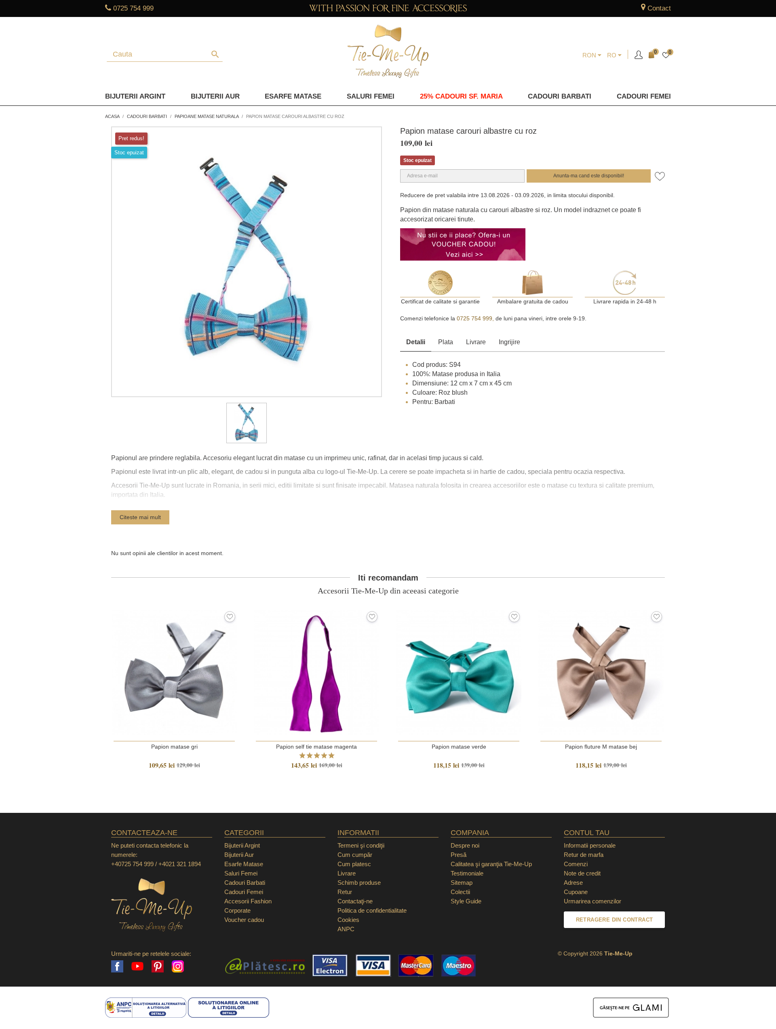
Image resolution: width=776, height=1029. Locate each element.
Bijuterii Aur (215, 96)
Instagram (178, 966)
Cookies (348, 919)
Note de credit (582, 873)
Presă (458, 854)
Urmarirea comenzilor (592, 901)
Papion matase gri (174, 746)
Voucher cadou (244, 919)
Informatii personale (590, 845)
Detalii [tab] (415, 342)
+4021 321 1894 (179, 864)
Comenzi (576, 864)
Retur (344, 891)
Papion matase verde (459, 746)
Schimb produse (359, 882)
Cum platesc (354, 864)
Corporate (237, 910)
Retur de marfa (583, 854)
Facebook (117, 966)
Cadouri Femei (644, 96)
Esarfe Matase (293, 96)
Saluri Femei (370, 96)
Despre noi (465, 845)
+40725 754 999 (132, 864)
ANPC (345, 929)
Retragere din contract (614, 920)
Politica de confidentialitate (372, 910)
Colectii (460, 891)
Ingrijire (509, 342)
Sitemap (461, 882)
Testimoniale (467, 873)
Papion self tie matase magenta (316, 746)
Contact (659, 8)
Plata (445, 342)
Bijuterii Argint (135, 96)
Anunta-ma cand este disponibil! (588, 176)
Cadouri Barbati (559, 96)
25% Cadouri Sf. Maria (461, 96)
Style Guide (466, 901)
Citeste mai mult (140, 517)
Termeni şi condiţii (360, 845)
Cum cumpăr (354, 854)
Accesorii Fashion (248, 901)
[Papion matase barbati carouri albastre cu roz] (246, 423)
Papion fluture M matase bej (601, 746)
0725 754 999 (133, 8)
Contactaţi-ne (355, 901)
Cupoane (576, 891)
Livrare (476, 342)
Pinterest (158, 966)
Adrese (573, 882)
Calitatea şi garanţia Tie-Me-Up (491, 864)
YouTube (137, 966)
